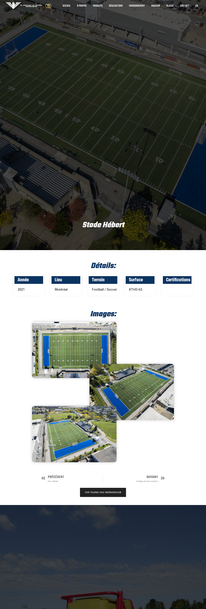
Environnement (137, 6)
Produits (98, 6)
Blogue (170, 6)
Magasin (155, 6)
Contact (184, 6)
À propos (81, 6)
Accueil (66, 6)
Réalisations (116, 6)
